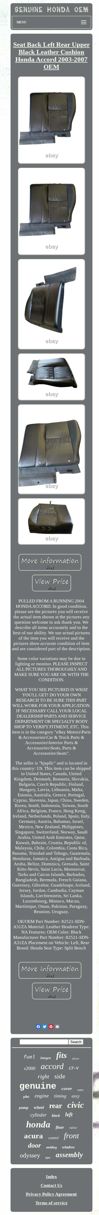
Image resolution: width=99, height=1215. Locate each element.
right (43, 1076)
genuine (37, 1086)
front (71, 1135)
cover (67, 1088)
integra (45, 1058)
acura (33, 1135)
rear (55, 1105)
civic (75, 1105)
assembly (69, 1155)
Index (51, 1176)
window (68, 1147)
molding (51, 1147)
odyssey (30, 1155)
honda (38, 1124)
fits (61, 1055)
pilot (26, 1097)
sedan (80, 1089)
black (56, 1116)
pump (24, 1107)
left (69, 1114)
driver (75, 1058)
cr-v (74, 1067)
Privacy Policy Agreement (51, 1194)
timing (60, 1096)
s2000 (29, 1068)
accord (52, 1066)
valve (73, 1128)
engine (42, 1096)
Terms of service (51, 1202)
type (47, 1157)
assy (76, 1096)
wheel (39, 1107)
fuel (29, 1057)
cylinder (38, 1115)
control (53, 1138)
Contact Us (51, 1185)
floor (60, 1127)
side (59, 1076)
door (34, 1145)
